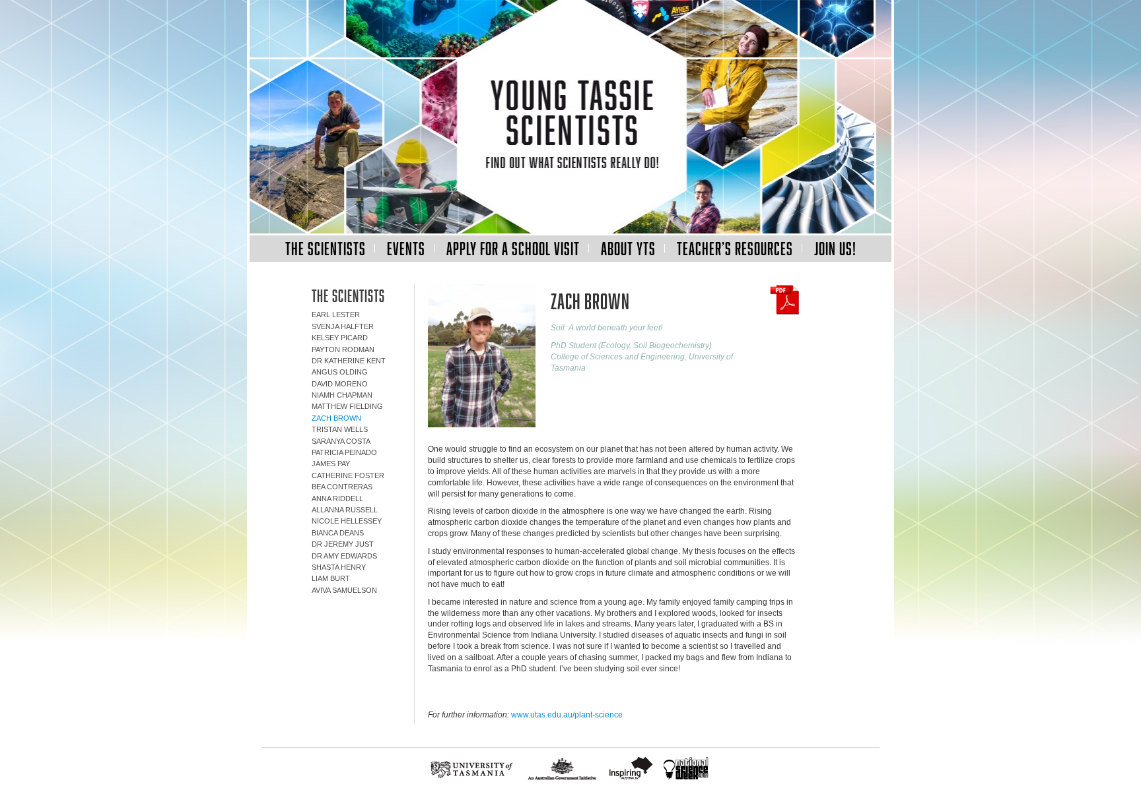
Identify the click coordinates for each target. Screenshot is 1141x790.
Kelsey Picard (340, 338)
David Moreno (340, 384)
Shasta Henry (339, 567)
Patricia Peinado (344, 452)
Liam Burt (331, 578)
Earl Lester (336, 315)
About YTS (628, 248)
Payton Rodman (343, 349)
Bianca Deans (338, 533)
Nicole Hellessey (347, 521)
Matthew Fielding (347, 406)
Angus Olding (340, 372)
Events (406, 248)
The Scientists (325, 248)
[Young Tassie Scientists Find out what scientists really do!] (570, 117)
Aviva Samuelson (344, 590)
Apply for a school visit (513, 248)
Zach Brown (336, 418)
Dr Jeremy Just (343, 544)
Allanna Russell (345, 510)
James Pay (331, 464)
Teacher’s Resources (735, 248)
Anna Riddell (337, 498)
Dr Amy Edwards (344, 556)
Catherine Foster (348, 475)
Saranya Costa (341, 441)
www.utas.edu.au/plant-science (567, 714)
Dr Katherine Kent (349, 361)
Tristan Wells (340, 429)
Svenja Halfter (343, 326)
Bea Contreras (342, 487)
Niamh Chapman (342, 395)
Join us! (835, 248)
